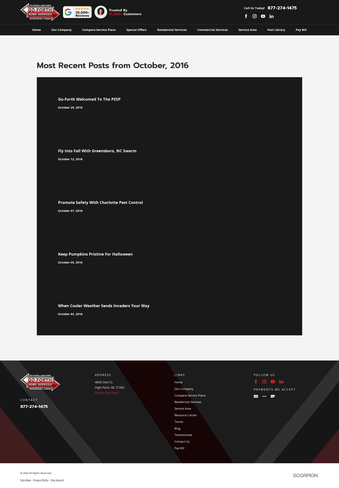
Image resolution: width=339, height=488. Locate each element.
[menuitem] (25, 480)
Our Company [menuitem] (61, 30)
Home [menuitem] (36, 30)
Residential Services (187, 402)
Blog (177, 428)
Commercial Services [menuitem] (212, 30)
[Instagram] (255, 16)
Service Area (182, 408)
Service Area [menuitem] (247, 30)
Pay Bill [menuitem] (301, 30)
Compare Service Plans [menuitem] (99, 30)
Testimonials (183, 435)
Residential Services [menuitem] (172, 30)
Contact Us (182, 441)
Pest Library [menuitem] (276, 30)
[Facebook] (246, 16)
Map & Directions (107, 393)
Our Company (183, 389)
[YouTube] (263, 16)
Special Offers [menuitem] (136, 30)
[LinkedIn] (271, 16)
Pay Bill (179, 448)
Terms (178, 422)
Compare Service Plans (190, 395)
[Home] (40, 12)
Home (178, 382)
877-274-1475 (282, 8)
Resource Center (185, 415)
